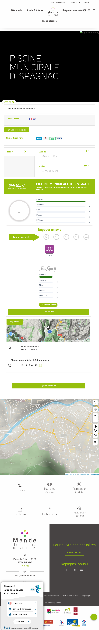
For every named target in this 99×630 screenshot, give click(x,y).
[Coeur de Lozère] (54, 611)
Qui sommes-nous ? (58, 2)
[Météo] (80, 10)
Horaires (25, 565)
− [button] (95, 420)
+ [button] (95, 415)
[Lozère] (67, 611)
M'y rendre (14, 322)
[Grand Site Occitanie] (75, 611)
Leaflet (67, 474)
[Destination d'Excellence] (61, 623)
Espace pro (75, 2)
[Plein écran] (95, 403)
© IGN (75, 474)
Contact (87, 2)
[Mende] (73, 623)
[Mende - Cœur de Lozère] (53, 11)
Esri (71, 474)
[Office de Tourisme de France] (84, 623)
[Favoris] (85, 10)
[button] (89, 10)
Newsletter (74, 552)
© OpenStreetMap (83, 474)
